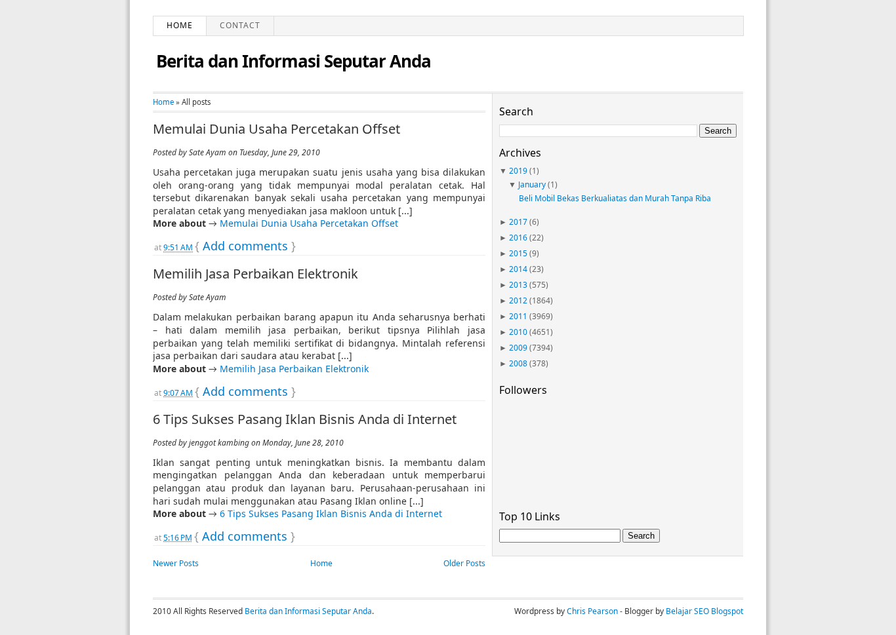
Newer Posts (176, 563)
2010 (518, 331)
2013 (518, 284)
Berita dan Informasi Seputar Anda (293, 61)
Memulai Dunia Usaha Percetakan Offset (276, 129)
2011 (518, 316)
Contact (240, 25)
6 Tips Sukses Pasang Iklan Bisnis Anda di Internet (305, 419)
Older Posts (464, 563)
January (532, 184)
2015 (518, 253)
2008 (518, 363)
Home (180, 25)
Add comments (245, 246)
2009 (518, 347)
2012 (518, 300)
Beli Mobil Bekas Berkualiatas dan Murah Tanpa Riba (615, 198)
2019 (518, 170)
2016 (518, 237)
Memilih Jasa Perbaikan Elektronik (255, 273)
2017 (518, 221)
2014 (518, 269)
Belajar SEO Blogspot (704, 611)
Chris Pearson (592, 611)
